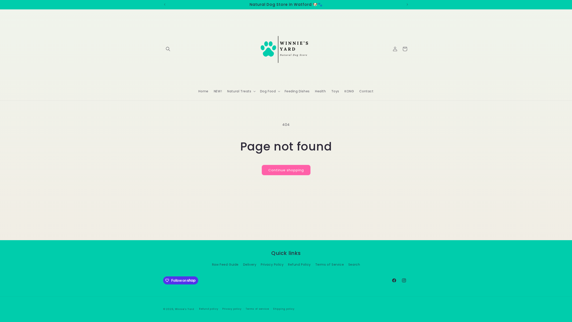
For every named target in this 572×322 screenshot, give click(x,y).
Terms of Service (329, 264)
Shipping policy (283, 309)
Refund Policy (299, 264)
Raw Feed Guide (225, 264)
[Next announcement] (407, 4)
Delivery (250, 264)
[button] (168, 49)
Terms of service (257, 309)
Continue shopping (286, 170)
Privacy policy (232, 309)
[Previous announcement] (165, 4)
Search (354, 264)
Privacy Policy (272, 264)
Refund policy (208, 309)
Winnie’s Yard (184, 309)
